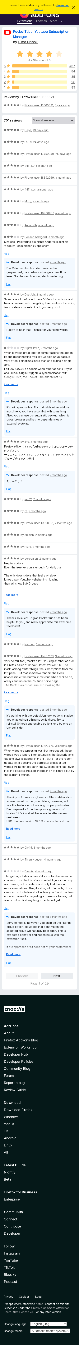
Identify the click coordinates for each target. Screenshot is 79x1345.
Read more (11, 384)
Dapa (28, 130)
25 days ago (63, 153)
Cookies (24, 1296)
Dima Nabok (28, 42)
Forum (9, 1076)
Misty (28, 201)
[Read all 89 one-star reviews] (39, 87)
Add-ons (11, 1026)
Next (56, 976)
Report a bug (14, 1083)
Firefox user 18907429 (39, 656)
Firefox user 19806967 (39, 213)
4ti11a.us (30, 189)
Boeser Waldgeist (36, 237)
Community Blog (17, 1069)
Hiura (28, 546)
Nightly (9, 1172)
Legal (38, 1296)
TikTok (9, 1267)
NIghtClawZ (32, 348)
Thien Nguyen (34, 859)
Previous (22, 976)
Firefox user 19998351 (39, 523)
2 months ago (45, 294)
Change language (15, 1324)
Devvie (29, 871)
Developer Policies (18, 1061)
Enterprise (12, 1199)
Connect (10, 1219)
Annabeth (31, 225)
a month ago (44, 165)
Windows (11, 1117)
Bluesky (10, 1275)
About (9, 1033)
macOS (9, 1124)
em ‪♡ (28, 499)
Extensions (24, 21)
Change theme (13, 1331)
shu (27, 441)
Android (10, 1138)
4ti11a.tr (30, 165)
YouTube (11, 1260)
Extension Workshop (20, 1047)
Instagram (12, 1253)
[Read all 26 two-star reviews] (39, 82)
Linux (8, 1145)
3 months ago (63, 656)
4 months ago (53, 859)
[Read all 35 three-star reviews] (39, 76)
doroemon (31, 558)
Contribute (12, 1226)
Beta (7, 1179)
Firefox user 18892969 (39, 177)
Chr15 (28, 847)
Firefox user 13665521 (39, 105)
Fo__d (28, 142)
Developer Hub (16, 1054)
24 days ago (41, 142)
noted (40, 1304)
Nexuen (30, 644)
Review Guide (15, 1090)
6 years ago (62, 105)
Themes (41, 21)
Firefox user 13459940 (39, 153)
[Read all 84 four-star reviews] (39, 71)
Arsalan (29, 534)
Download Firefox (18, 1110)
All (6, 1152)
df (26, 511)
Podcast (10, 1282)
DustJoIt (30, 294)
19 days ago (41, 130)
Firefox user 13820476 (39, 745)
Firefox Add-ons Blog (21, 1040)
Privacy (8, 1296)
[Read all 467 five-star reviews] (39, 65)
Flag (6, 253)
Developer (12, 1233)
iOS (6, 1131)
